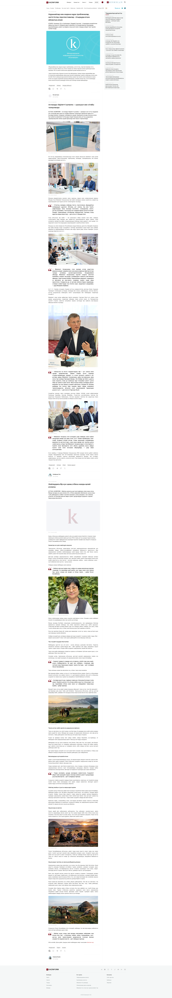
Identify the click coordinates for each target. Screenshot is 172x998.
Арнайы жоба (79, 8)
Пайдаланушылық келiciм (83, 977)
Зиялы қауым (71, 465)
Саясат (48, 980)
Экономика (49, 985)
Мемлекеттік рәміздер (82, 982)
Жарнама (109, 982)
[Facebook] (61, 89)
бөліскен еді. (90, 942)
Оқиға (47, 977)
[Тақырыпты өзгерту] (103, 2)
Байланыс (109, 980)
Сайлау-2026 (101, 8)
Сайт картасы (110, 977)
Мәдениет (52, 85)
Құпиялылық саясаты (82, 980)
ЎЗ (121, 2)
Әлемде (48, 988)
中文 (117, 2)
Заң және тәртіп (65, 8)
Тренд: (48, 8)
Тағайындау (58, 8)
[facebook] (111, 969)
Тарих (58, 947)
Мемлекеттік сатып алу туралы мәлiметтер (87, 988)
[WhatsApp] (53, 89)
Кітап (64, 465)
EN (114, 2)
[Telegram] (57, 89)
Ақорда (52, 8)
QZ (110, 2)
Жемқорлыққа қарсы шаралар (84, 985)
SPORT (96, 2)
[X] (65, 89)
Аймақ (59, 85)
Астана (59, 465)
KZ (107, 2)
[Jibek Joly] (118, 8)
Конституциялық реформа (90, 8)
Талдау (91, 2)
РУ (112, 2)
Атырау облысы (67, 85)
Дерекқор (72, 8)
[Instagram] (49, 89)
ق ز (119, 2)
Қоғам (64, 947)
